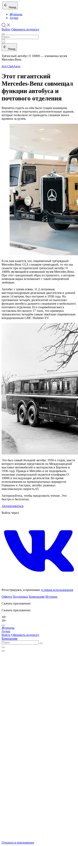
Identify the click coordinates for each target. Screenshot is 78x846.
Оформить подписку (25, 29)
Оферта (7, 596)
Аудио (14, 18)
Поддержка (20, 596)
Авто (16, 66)
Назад (11, 7)
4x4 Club (7, 66)
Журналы (16, 14)
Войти (6, 29)
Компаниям (37, 596)
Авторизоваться (12, 506)
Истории (51, 596)
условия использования (57, 590)
